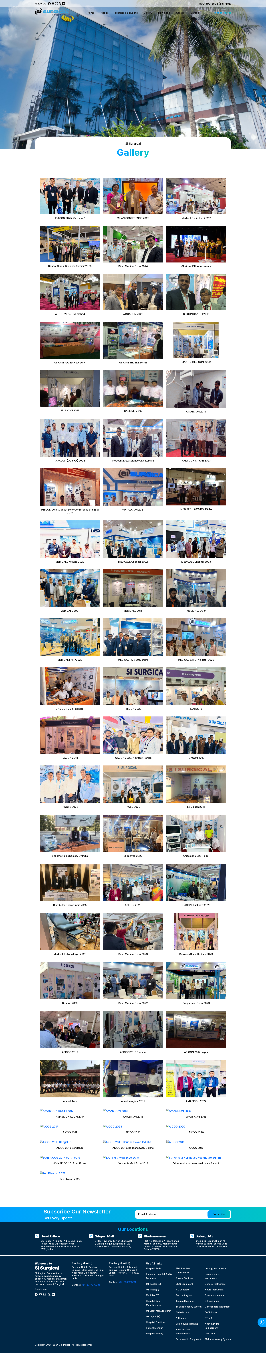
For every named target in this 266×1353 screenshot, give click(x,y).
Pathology (180, 1318)
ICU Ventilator (182, 1289)
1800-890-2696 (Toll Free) (214, 3)
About (104, 12)
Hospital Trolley (154, 1333)
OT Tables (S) (153, 1284)
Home (90, 12)
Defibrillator (211, 1312)
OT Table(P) (152, 1289)
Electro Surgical (183, 1295)
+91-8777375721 (91, 1285)
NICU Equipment (184, 1284)
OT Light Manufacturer (158, 1311)
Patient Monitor (154, 1328)
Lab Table (210, 1333)
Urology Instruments (215, 1268)
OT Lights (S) (153, 1316)
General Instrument (215, 1284)
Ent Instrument (212, 1301)
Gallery (148, 12)
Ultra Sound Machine (186, 1323)
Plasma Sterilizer (184, 1278)
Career (180, 12)
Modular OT (152, 1295)
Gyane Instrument (214, 1295)
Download (164, 12)
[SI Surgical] (54, 12)
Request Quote (222, 12)
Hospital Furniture (155, 1322)
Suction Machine (184, 1301)
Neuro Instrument (214, 1289)
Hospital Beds (153, 1268)
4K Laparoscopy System (188, 1306)
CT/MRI (208, 1318)
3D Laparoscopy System (218, 1339)
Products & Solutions (126, 12)
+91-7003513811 (127, 1282)
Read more (41, 1289)
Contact (195, 12)
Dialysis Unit (182, 1312)
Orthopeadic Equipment (188, 1339)
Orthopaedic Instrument (217, 1306)
